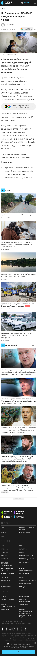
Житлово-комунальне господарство (6, 563)
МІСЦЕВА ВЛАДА (25, 533)
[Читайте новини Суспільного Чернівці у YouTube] (10, 629)
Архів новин (24, 596)
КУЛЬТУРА (4, 533)
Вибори (4, 555)
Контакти (5, 596)
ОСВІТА (3, 536)
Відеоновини (6, 587)
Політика (4, 577)
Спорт (3, 584)
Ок (18, 652)
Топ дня (22, 587)
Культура (23, 549)
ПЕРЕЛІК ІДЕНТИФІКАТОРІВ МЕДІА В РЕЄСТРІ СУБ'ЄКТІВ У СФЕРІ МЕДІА (25, 613)
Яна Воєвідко (10, 25)
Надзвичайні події (26, 555)
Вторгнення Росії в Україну (26, 529)
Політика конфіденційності (8, 606)
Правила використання (25, 600)
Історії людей (24, 574)
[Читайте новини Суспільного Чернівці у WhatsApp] (21, 629)
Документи (23, 605)
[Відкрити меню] (35, 2)
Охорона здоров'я (26, 559)
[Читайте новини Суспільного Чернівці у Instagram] (6, 629)
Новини (4, 528)
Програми (5, 610)
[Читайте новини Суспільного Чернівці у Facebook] (2, 629)
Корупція (22, 546)
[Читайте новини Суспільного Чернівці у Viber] (17, 629)
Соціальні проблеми (27, 580)
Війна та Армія (25, 584)
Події (3, 8)
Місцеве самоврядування (26, 570)
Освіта (21, 552)
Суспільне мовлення (9, 600)
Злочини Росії (6, 580)
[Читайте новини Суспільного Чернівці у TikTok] (25, 629)
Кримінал (5, 549)
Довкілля (4, 559)
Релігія (21, 577)
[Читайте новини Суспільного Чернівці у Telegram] (13, 629)
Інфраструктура (25, 562)
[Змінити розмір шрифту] (35, 29)
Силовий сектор (7, 574)
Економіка (5, 552)
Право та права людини (7, 570)
